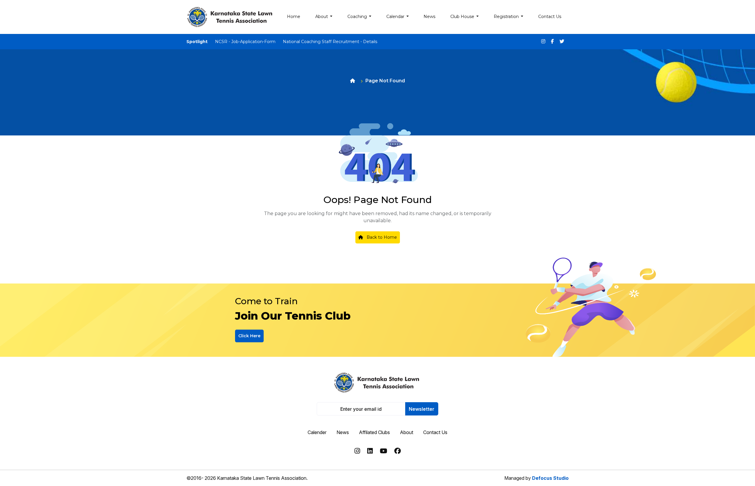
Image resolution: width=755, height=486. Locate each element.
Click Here (249, 335)
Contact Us (435, 432)
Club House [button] (462, 16)
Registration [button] (507, 16)
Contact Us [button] (549, 16)
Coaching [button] (357, 16)
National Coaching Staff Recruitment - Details (330, 41)
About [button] (322, 16)
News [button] (429, 16)
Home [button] (293, 16)
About (406, 432)
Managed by (536, 478)
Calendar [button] (396, 16)
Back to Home (381, 237)
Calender (317, 432)
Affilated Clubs (374, 432)
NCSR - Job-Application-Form (245, 41)
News (343, 432)
